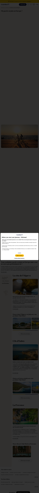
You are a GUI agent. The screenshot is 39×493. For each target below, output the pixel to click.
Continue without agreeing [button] (19, 258)
